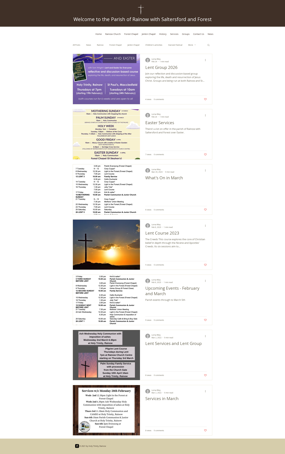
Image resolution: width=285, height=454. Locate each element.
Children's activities (153, 45)
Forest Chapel (115, 45)
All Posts (76, 45)
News (88, 45)
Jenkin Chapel (133, 45)
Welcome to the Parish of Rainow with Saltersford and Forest (142, 19)
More (190, 45)
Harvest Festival (175, 45)
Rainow (100, 45)
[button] (208, 45)
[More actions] (206, 60)
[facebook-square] (77, 446)
